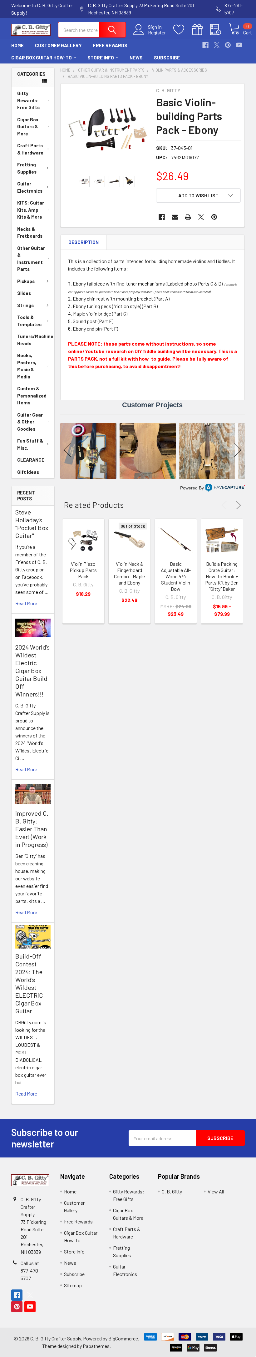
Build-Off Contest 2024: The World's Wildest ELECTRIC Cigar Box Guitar (29, 983)
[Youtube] (239, 45)
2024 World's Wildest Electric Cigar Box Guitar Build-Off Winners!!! (32, 670)
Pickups (26, 281)
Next (237, 505)
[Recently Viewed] (219, 29)
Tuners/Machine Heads (35, 339)
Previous (225, 505)
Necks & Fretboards (29, 232)
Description (83, 242)
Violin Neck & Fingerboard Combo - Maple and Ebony (129, 573)
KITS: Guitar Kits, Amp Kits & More (30, 210)
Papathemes (96, 1346)
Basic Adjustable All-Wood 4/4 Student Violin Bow (176, 576)
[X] (216, 45)
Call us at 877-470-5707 (30, 1270)
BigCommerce (123, 1338)
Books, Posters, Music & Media (26, 365)
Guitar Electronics (29, 187)
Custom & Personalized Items (32, 395)
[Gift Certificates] (201, 29)
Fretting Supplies (27, 168)
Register (157, 32)
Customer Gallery (58, 45)
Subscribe (167, 57)
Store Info (100, 57)
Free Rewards (110, 45)
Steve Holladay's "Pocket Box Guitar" (31, 523)
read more (26, 603)
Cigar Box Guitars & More (27, 126)
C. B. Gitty (172, 1191)
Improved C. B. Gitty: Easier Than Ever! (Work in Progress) (31, 828)
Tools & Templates (29, 320)
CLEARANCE (30, 460)
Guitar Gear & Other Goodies (30, 422)
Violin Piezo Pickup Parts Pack (83, 570)
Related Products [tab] (94, 504)
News (136, 57)
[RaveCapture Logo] (225, 488)
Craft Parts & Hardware (30, 149)
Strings (25, 305)
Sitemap (73, 1285)
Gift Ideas (28, 472)
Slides (24, 293)
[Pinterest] (228, 45)
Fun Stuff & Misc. (30, 444)
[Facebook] (205, 45)
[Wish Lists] (182, 29)
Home (17, 45)
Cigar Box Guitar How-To (41, 57)
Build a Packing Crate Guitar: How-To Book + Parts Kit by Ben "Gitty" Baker (222, 576)
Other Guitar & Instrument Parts (31, 258)
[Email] (174, 217)
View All (216, 1191)
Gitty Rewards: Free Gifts (28, 100)
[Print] (188, 217)
